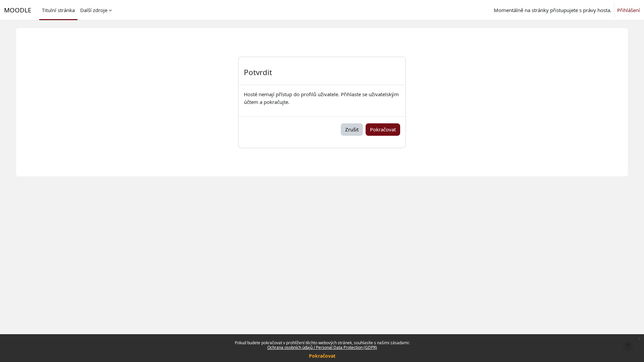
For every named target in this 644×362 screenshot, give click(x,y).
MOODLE (17, 10)
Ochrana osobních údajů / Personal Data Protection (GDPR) (322, 347)
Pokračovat (322, 356)
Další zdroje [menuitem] (93, 10)
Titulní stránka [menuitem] (58, 10)
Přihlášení (628, 10)
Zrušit (352, 129)
